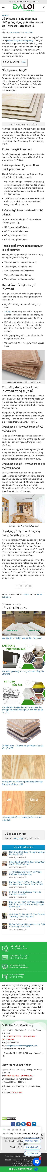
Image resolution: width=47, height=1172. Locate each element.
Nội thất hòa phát (37, 1013)
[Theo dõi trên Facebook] (13, 1124)
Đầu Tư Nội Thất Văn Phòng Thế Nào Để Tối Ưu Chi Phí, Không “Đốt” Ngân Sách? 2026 (26, 904)
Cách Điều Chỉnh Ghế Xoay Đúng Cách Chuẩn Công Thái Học (27, 863)
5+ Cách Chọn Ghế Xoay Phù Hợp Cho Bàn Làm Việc (25, 893)
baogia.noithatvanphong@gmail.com (22, 1046)
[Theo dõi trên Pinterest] (28, 1124)
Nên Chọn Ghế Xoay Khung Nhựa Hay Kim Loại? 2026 (27, 853)
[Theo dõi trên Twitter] (23, 1124)
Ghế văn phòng (9, 991)
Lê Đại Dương (27, 32)
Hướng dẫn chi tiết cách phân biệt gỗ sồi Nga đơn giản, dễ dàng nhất (22, 782)
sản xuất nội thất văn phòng (20, 40)
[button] (3, 7)
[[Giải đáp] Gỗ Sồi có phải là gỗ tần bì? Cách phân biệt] (23, 803)
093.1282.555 (8, 1039)
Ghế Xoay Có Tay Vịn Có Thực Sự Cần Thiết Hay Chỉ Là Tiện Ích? (27, 915)
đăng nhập (18, 838)
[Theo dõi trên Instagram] (18, 1124)
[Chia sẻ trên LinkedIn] (30, 586)
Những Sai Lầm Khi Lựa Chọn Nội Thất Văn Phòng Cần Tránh (27, 925)
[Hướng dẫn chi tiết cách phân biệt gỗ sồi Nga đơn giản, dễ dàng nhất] (23, 767)
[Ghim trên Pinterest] (26, 586)
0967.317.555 (25, 1169)
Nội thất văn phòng (18, 1013)
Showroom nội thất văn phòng (16, 985)
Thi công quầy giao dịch (30, 1007)
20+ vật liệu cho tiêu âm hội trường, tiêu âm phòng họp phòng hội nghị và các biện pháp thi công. (22, 710)
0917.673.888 (29, 1036)
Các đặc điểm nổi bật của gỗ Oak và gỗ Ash (22, 638)
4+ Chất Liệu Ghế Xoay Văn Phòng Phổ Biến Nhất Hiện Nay (25, 873)
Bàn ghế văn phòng (17, 988)
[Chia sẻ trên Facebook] (17, 586)
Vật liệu (5, 15)
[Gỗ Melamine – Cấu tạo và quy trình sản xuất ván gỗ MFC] (23, 731)
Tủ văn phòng (24, 991)
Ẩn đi (24, 62)
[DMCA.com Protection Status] (9, 1118)
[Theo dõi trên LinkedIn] (34, 1124)
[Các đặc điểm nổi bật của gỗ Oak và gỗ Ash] (23, 623)
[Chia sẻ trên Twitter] (21, 586)
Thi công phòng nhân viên (24, 1004)
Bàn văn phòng (34, 988)
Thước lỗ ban (9, 1016)
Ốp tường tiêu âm (19, 1001)
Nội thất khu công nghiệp (21, 997)
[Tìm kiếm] (44, 7)
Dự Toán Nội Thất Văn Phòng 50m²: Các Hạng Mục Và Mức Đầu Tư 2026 (26, 883)
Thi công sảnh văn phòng (13, 1010)
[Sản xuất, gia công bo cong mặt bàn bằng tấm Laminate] (23, 657)
